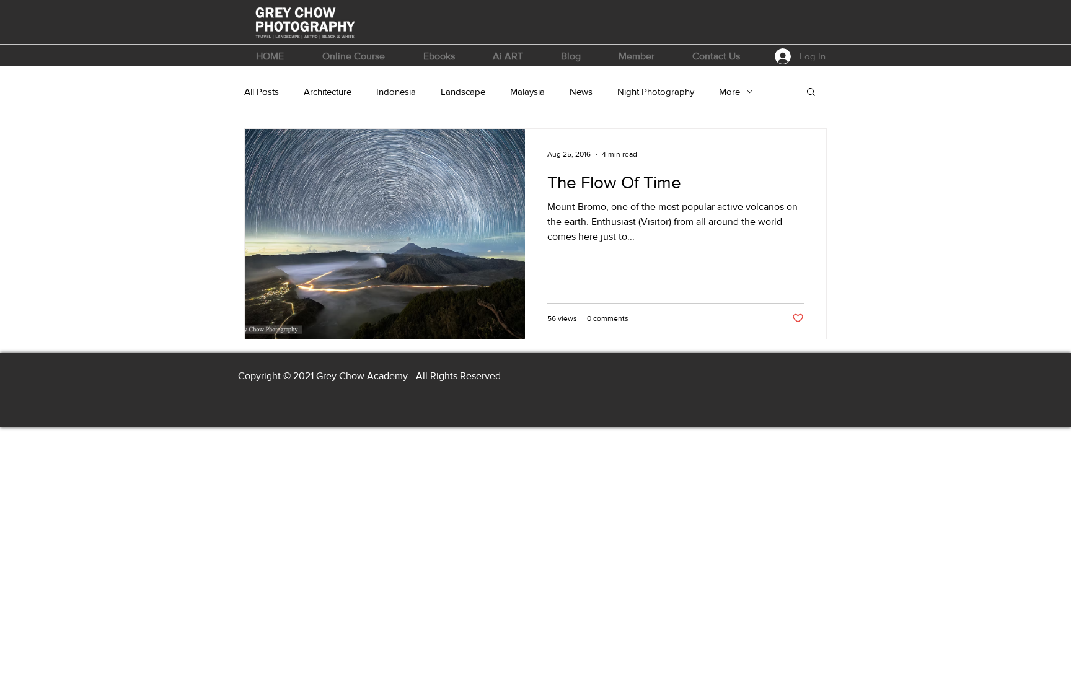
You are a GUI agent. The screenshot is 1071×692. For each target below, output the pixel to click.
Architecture (327, 91)
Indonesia (396, 91)
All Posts (261, 91)
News (581, 91)
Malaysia (527, 91)
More (729, 91)
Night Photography (655, 91)
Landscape (463, 91)
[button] (353, 56)
